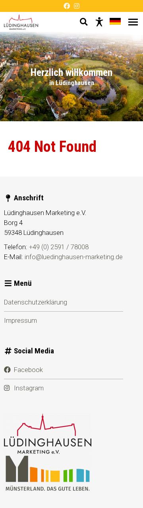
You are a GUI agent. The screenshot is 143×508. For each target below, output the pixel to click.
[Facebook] (67, 6)
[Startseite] (21, 22)
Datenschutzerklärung (35, 302)
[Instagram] (76, 6)
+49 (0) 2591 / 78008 (59, 247)
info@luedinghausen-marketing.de (74, 257)
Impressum (20, 320)
